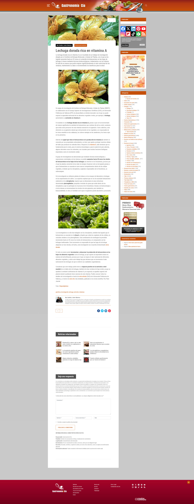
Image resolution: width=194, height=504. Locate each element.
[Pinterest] (141, 485)
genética (58, 292)
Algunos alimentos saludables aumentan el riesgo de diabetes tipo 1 (72, 360)
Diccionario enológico (132, 110)
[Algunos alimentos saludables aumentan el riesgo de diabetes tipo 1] (59, 360)
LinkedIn (133, 28)
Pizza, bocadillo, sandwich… (133, 158)
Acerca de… (97, 484)
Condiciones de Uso (115, 486)
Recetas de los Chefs (129, 168)
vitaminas (81, 292)
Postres (128, 160)
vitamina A (93, 145)
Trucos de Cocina (128, 184)
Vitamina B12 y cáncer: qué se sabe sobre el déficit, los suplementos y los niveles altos (72, 344)
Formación (126, 122)
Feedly (138, 33)
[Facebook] (132, 485)
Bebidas (126, 97)
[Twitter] (135, 485)
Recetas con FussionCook (133, 162)
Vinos (128, 118)
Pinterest (138, 28)
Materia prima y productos (130, 129)
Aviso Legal (113, 484)
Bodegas (129, 108)
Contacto (96, 488)
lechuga (71, 292)
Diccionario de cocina (129, 102)
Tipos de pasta (130, 131)
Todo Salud (126, 180)
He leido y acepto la (67, 422)
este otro (72, 279)
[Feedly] (141, 487)
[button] (48, 5)
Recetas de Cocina (128, 143)
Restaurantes (127, 174)
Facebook (123, 28)
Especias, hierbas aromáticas (133, 153)
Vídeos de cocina (128, 191)
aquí (102, 448)
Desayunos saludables (132, 149)
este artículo (83, 276)
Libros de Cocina (128, 127)
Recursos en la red (128, 172)
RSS (143, 33)
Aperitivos (129, 145)
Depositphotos (64, 286)
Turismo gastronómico (129, 186)
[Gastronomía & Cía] (68, 5)
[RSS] (144, 487)
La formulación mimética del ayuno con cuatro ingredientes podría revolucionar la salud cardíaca (72, 352)
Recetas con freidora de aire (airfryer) (133, 139)
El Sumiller (129, 112)
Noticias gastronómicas (80, 45)
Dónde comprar (128, 104)
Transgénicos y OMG (129, 182)
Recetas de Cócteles (132, 98)
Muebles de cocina (128, 133)
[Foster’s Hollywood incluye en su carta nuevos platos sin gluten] (114, 20)
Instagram (123, 33)
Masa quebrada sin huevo (134, 246)
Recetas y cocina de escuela (131, 170)
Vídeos (125, 189)
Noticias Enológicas (131, 116)
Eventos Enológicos (131, 114)
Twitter (128, 28)
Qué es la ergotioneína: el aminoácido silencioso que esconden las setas (99, 344)
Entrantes (129, 151)
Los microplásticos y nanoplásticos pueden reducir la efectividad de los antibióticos (99, 352)
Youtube (143, 28)
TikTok (133, 33)
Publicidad (96, 490)
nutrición (76, 292)
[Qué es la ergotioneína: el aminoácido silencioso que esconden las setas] (86, 344)
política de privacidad (72, 422)
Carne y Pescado (131, 147)
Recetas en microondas (132, 166)
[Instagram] (132, 487)
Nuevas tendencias (128, 137)
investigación (64, 292)
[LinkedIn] (138, 485)
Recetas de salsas (131, 164)
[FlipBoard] (135, 487)
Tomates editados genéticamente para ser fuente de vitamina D (99, 359)
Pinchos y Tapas (130, 157)
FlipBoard (128, 33)
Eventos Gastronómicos (129, 120)
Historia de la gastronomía (130, 124)
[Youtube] (144, 485)
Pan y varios (129, 155)
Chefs (125, 100)
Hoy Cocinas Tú (127, 126)
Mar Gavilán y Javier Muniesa (64, 45)
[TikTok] (138, 487)
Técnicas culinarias (128, 178)
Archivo (96, 486)
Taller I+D (126, 176)
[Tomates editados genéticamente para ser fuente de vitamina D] (86, 360)
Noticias (75, 484)
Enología (126, 106)
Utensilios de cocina (129, 188)
